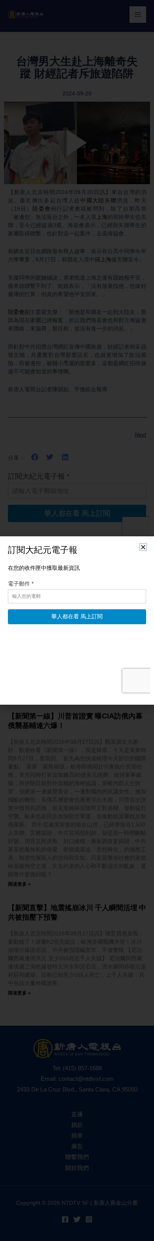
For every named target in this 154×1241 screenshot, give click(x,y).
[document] (77, 620)
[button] (143, 547)
